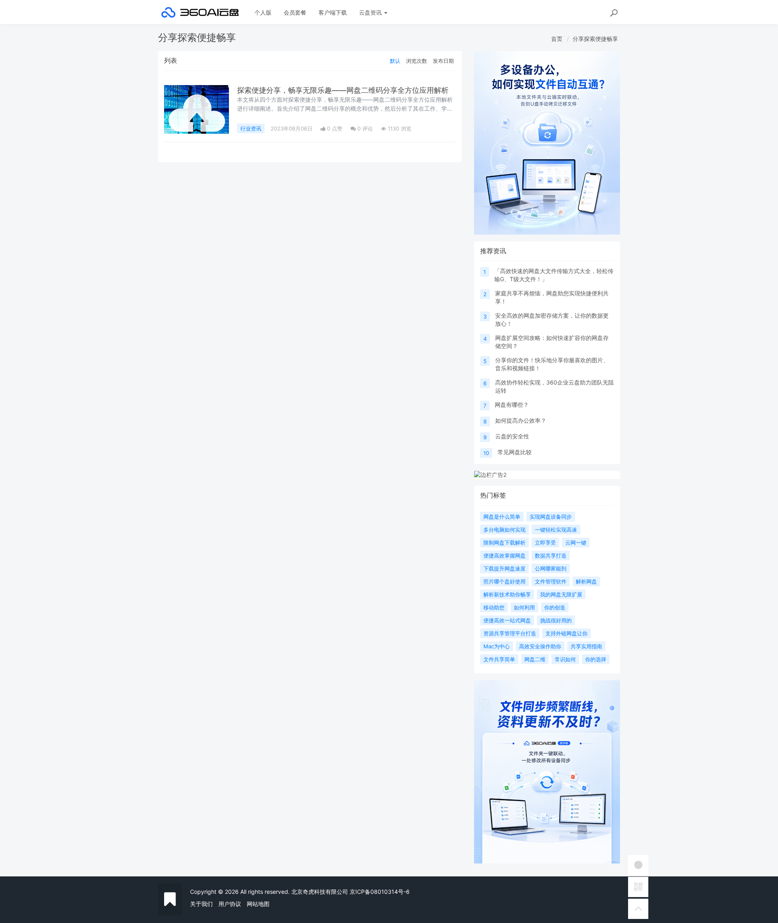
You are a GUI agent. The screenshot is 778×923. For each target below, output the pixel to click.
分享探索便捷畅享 (595, 38)
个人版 (262, 12)
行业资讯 (250, 128)
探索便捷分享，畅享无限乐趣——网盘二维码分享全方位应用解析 (343, 90)
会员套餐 (295, 12)
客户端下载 (332, 12)
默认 (395, 61)
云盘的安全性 (512, 436)
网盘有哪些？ (512, 404)
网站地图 (258, 903)
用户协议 (229, 903)
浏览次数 (416, 61)
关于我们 (201, 903)
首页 (556, 38)
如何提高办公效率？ (520, 420)
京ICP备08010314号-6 (380, 891)
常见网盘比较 (515, 452)
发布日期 (443, 61)
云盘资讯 (371, 12)
